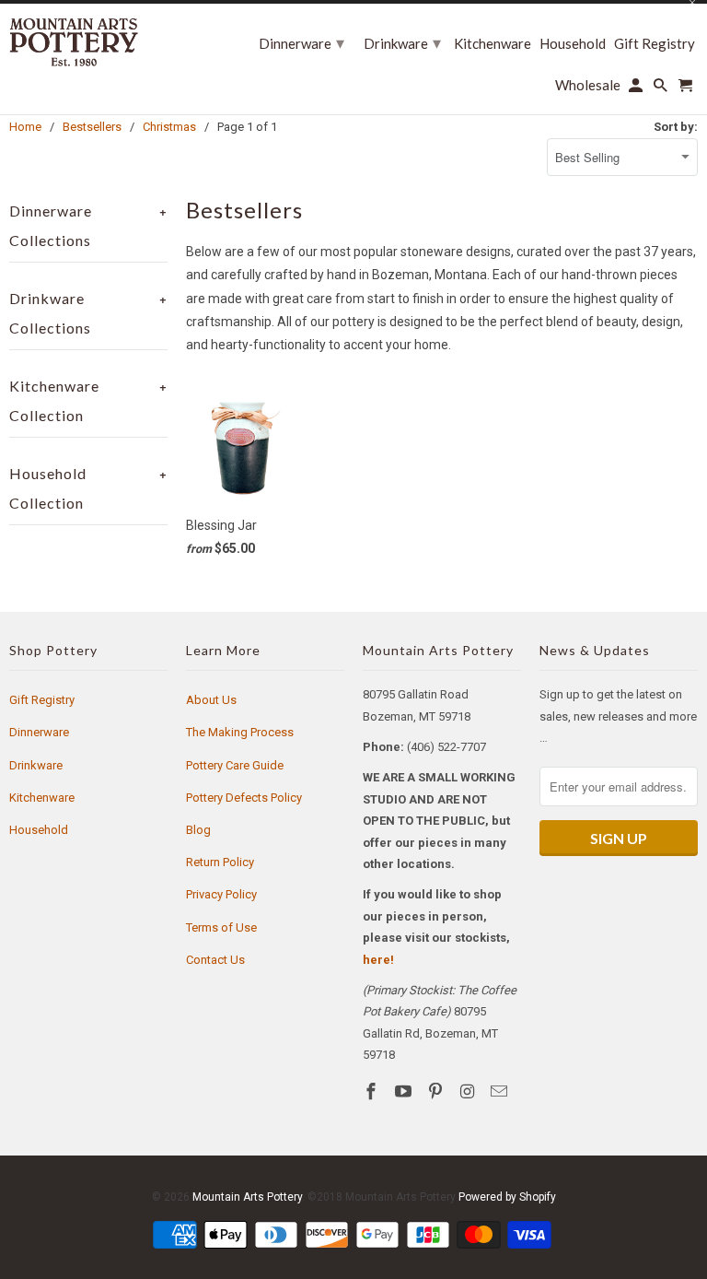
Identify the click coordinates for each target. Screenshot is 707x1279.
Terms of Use (221, 927)
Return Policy (220, 862)
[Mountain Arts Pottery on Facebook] (373, 1091)
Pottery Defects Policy (244, 797)
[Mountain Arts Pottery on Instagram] (468, 1091)
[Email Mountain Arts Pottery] (501, 1091)
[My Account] (637, 88)
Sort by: (676, 127)
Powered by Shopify (507, 1197)
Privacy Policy (221, 894)
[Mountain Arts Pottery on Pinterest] (437, 1091)
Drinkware (36, 765)
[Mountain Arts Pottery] (73, 42)
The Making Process (240, 732)
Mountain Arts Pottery (247, 1197)
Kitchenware (42, 797)
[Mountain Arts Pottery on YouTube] (405, 1091)
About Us (211, 700)
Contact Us (215, 960)
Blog (198, 830)
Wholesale (587, 85)
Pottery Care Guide (235, 765)
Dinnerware (39, 732)
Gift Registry (42, 700)
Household (38, 830)
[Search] (662, 88)
